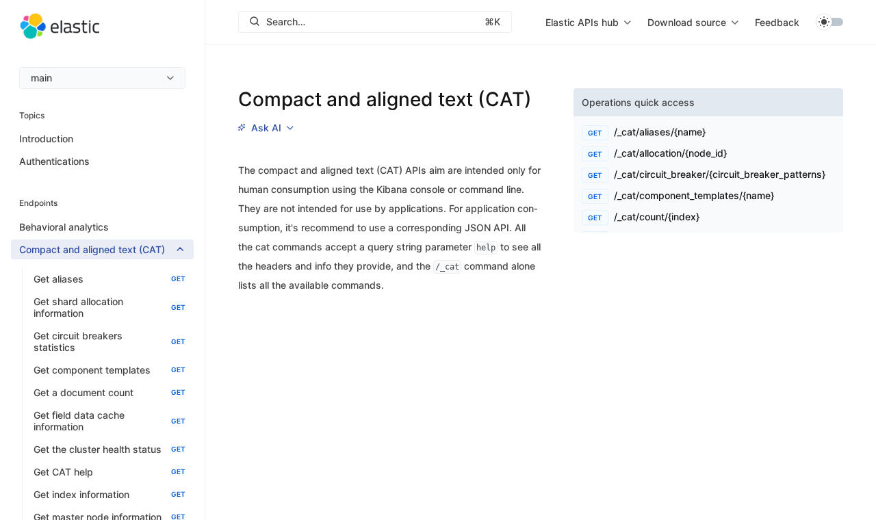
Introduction (46, 138)
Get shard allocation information (109, 307)
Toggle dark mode (829, 22)
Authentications (54, 161)
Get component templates (109, 370)
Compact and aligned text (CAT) (92, 249)
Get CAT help (109, 472)
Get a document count (109, 392)
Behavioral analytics (64, 227)
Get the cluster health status (109, 449)
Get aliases (109, 279)
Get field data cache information (109, 420)
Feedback (777, 22)
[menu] (102, 78)
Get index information (109, 494)
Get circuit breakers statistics (109, 341)
